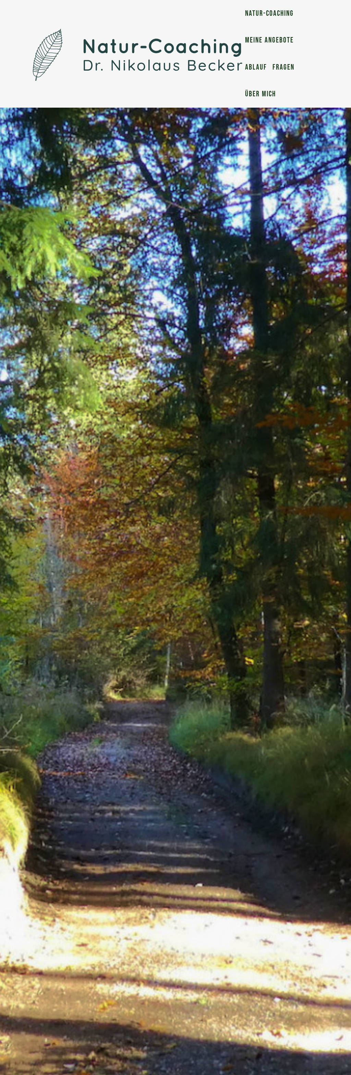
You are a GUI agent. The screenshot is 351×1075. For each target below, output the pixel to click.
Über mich (260, 94)
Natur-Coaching (269, 13)
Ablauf (256, 67)
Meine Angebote (269, 40)
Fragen (283, 67)
